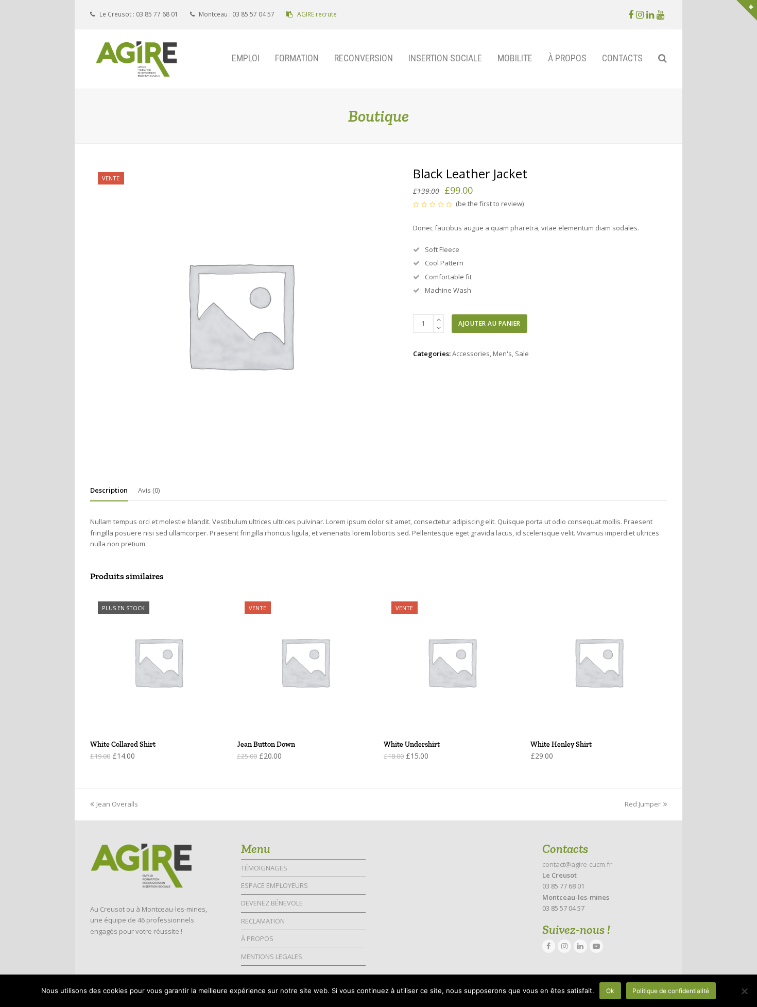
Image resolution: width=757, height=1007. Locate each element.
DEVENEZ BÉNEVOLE (272, 903)
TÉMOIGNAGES (264, 867)
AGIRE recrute (316, 14)
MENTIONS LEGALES (271, 956)
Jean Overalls (117, 804)
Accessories (471, 353)
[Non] (744, 991)
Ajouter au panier (489, 323)
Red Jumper (643, 804)
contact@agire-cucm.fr (577, 864)
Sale (522, 353)
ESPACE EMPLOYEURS (274, 885)
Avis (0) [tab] (149, 490)
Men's (502, 353)
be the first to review (490, 203)
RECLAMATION (263, 921)
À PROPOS (257, 938)
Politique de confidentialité (670, 991)
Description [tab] (109, 490)
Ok (610, 991)
